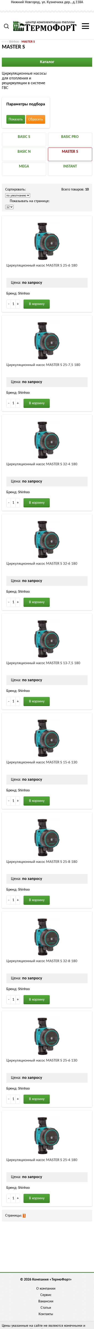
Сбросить (35, 119)
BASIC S (24, 137)
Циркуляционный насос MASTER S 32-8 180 (41, 961)
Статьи (46, 1308)
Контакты (46, 1314)
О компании (45, 1289)
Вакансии (45, 1301)
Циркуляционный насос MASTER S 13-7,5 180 (43, 663)
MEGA (24, 166)
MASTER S (28, 41)
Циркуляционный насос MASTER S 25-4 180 (41, 1160)
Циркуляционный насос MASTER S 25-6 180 (41, 265)
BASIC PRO (70, 137)
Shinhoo (14, 41)
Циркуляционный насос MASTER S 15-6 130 (41, 762)
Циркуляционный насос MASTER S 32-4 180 (41, 464)
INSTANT (70, 166)
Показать (16, 119)
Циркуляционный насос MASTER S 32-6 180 (41, 564)
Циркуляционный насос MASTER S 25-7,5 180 (43, 365)
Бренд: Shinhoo (18, 293)
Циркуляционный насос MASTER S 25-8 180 (41, 862)
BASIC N (24, 152)
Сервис (46, 1295)
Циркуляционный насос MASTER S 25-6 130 (41, 1060)
